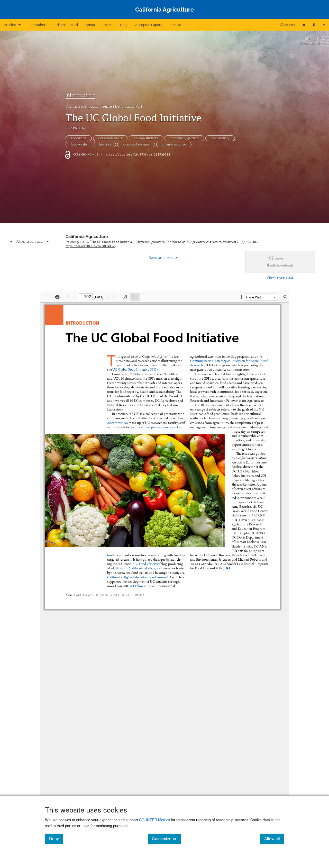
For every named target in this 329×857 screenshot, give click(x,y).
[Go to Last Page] (115, 296)
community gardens (184, 138)
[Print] (57, 297)
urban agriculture (174, 144)
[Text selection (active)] (135, 297)
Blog (123, 25)
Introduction (80, 95)
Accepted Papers (148, 25)
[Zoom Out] (236, 297)
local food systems (136, 144)
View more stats (280, 277)
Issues (107, 25)
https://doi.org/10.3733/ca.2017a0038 (137, 154)
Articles (10, 25)
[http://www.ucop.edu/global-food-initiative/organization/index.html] (117, 422)
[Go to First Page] (67, 296)
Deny (56, 838)
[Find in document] (285, 297)
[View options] (47, 297)
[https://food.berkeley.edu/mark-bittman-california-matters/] (131, 568)
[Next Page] (107, 296)
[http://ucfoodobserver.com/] (146, 564)
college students (110, 138)
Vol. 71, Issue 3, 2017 (82, 106)
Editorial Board (66, 25)
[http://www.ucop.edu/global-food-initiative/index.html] (135, 369)
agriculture (78, 138)
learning (105, 144)
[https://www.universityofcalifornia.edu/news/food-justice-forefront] (137, 577)
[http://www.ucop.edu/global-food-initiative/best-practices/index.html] (156, 427)
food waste (79, 144)
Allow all (274, 838)
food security (220, 138)
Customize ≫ (166, 838)
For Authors (38, 25)
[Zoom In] (241, 297)
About (90, 25)
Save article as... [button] (163, 258)
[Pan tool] (124, 297)
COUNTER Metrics (154, 819)
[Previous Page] (74, 296)
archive (175, 25)
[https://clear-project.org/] (229, 361)
